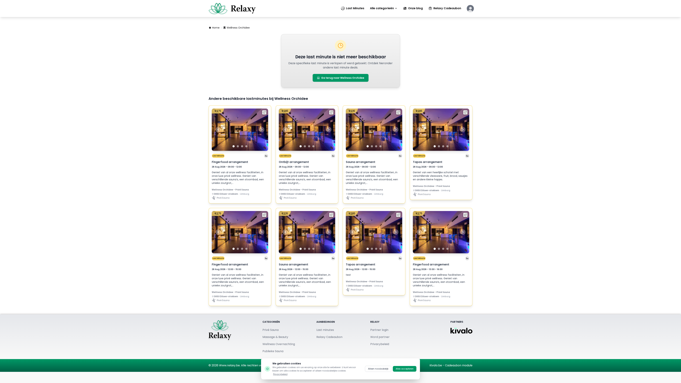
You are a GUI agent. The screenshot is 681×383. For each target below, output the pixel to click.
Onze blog (415, 8)
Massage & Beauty (275, 337)
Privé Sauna (270, 330)
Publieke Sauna (272, 351)
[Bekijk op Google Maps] (213, 194)
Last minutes (325, 330)
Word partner (380, 337)
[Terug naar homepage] (220, 336)
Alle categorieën (382, 8)
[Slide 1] (233, 146)
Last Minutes (355, 8)
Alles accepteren (405, 368)
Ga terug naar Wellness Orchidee (342, 78)
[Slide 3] (242, 146)
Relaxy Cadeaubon (447, 8)
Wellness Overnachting (278, 344)
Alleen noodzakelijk (378, 368)
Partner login (379, 330)
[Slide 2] (238, 146)
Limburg (244, 194)
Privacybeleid (379, 344)
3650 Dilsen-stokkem (226, 194)
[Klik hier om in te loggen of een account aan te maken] (470, 8)
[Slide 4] (246, 146)
